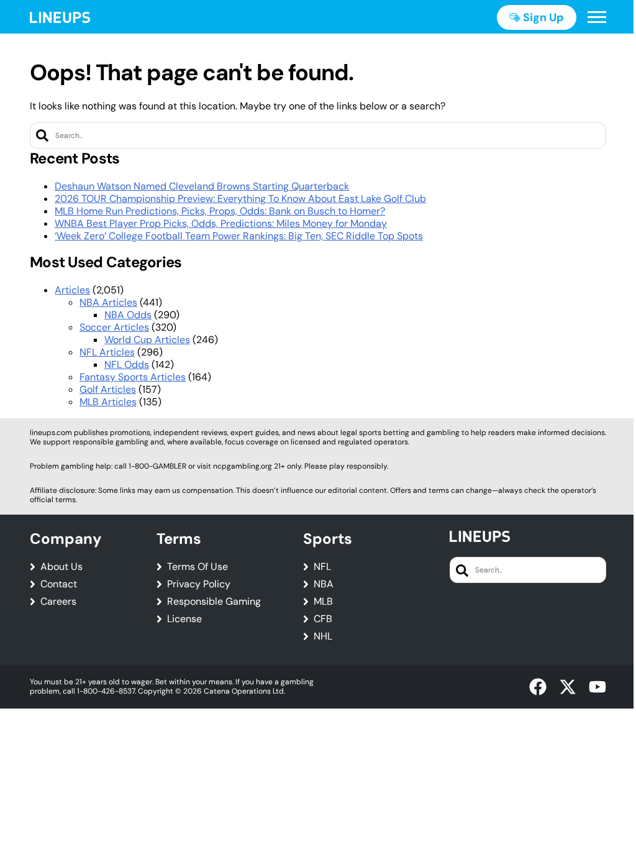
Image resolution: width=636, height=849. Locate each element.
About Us (61, 567)
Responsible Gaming (214, 601)
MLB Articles (108, 401)
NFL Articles (107, 352)
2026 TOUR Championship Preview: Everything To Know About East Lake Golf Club (240, 198)
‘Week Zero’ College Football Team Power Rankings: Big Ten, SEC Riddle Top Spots (239, 235)
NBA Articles (108, 302)
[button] (596, 17)
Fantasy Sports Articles (133, 376)
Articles (72, 289)
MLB (323, 601)
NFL (322, 567)
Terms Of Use (197, 567)
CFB (323, 619)
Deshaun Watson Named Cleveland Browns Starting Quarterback (202, 186)
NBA (324, 584)
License (184, 619)
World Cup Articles (147, 339)
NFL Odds (126, 364)
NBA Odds (128, 314)
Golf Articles (108, 389)
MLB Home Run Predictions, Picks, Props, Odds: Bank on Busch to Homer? (220, 211)
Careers (58, 601)
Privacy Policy (198, 584)
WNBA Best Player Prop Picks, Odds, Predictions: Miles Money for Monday (221, 223)
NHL (323, 636)
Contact (58, 584)
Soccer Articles (114, 327)
